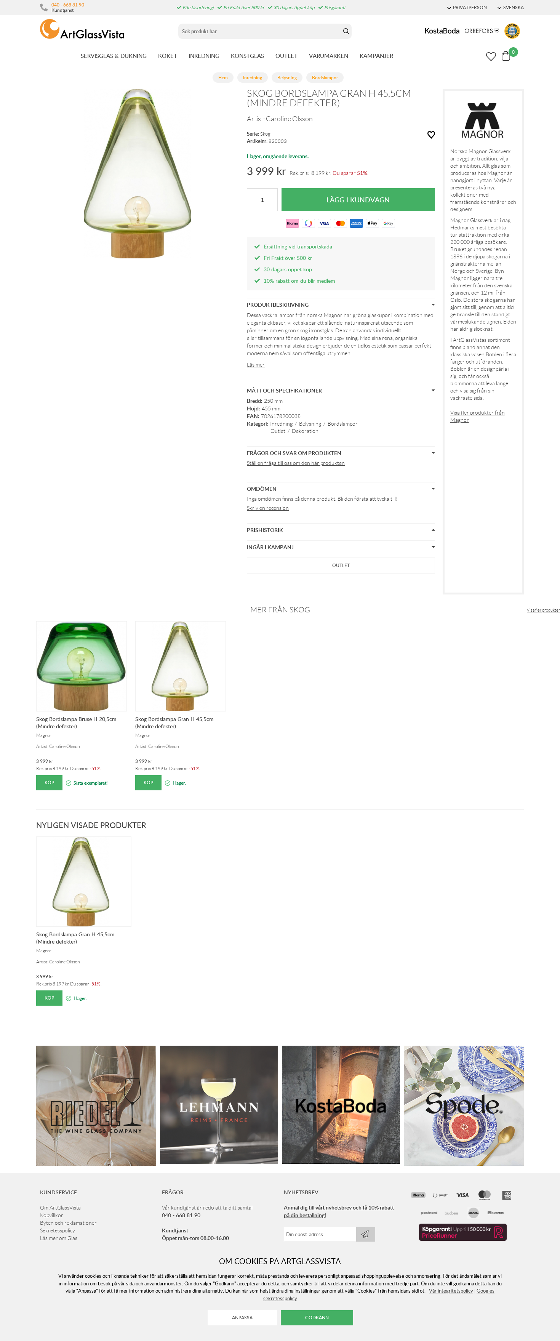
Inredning (281, 424)
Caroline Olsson (289, 119)
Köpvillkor (51, 1215)
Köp (49, 782)
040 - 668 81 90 (67, 5)
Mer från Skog (280, 610)
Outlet (277, 431)
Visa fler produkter (543, 610)
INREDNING (204, 55)
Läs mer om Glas (58, 1238)
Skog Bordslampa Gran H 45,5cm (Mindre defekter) (174, 722)
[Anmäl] (365, 1234)
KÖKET (167, 55)
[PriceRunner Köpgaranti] (463, 1239)
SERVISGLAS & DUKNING (114, 55)
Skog (265, 134)
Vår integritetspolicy (451, 1290)
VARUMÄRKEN (328, 55)
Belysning (310, 424)
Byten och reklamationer (68, 1223)
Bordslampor (343, 424)
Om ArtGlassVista (60, 1208)
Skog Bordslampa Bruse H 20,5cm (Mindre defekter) (76, 722)
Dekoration (305, 431)
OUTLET (286, 55)
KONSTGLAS (247, 55)
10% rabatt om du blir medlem (299, 280)
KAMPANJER (376, 55)
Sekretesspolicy (57, 1230)
